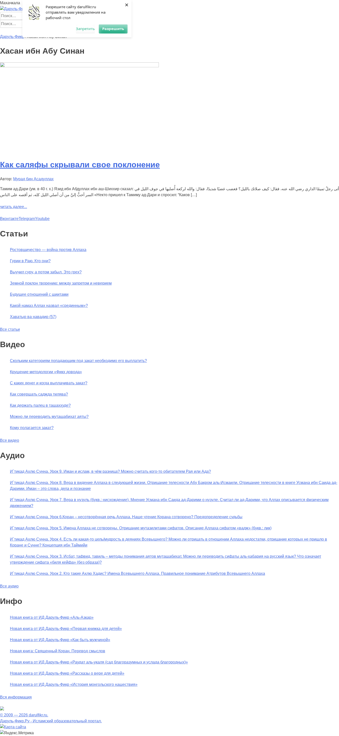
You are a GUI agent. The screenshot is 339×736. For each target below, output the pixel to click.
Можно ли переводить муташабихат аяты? (49, 416)
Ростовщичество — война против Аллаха (48, 250)
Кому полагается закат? (32, 428)
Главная (7, 31)
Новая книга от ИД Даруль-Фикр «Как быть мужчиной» (60, 640)
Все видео (9, 440)
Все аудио (9, 586)
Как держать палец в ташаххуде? (40, 405)
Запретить (85, 28)
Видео (132, 31)
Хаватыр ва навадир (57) (33, 317)
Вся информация (16, 697)
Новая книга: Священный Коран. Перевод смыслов (57, 651)
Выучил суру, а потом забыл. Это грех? (46, 272)
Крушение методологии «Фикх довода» (46, 372)
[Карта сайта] (13, 727)
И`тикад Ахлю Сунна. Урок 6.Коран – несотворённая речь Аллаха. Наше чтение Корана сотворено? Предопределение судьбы (126, 517)
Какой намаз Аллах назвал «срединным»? (49, 305)
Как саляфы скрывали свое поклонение (80, 164)
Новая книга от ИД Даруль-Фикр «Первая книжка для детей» (66, 628)
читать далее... (13, 207)
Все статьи (10, 329)
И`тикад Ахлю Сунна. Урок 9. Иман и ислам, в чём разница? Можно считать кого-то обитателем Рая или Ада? (110, 471)
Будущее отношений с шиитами (39, 294)
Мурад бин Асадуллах (33, 179)
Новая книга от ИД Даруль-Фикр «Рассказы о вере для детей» (67, 673)
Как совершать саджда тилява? (39, 394)
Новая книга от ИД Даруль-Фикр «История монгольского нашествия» (73, 684)
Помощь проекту (165, 31)
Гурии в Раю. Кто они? (30, 261)
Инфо (144, 31)
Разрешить (113, 28)
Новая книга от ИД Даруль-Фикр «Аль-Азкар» (52, 617)
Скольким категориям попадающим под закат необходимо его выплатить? (78, 361)
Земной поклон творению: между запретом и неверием (61, 283)
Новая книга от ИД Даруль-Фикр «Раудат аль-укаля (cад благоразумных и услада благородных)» (99, 662)
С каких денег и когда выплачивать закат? (48, 383)
